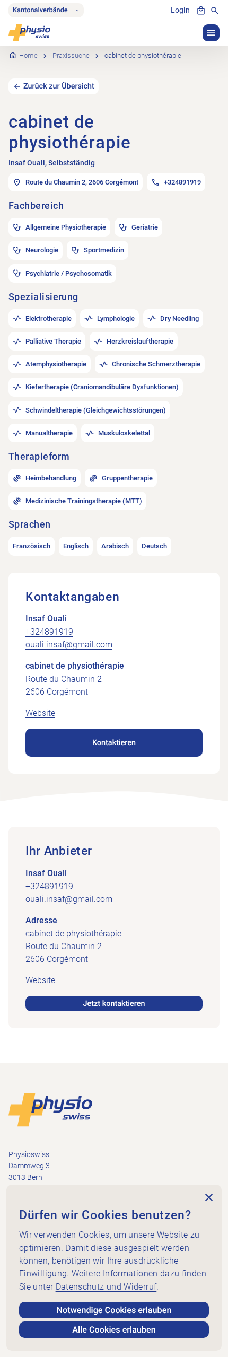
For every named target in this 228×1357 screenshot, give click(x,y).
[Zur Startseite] (50, 1110)
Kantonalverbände (40, 10)
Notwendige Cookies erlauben (114, 1310)
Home (28, 55)
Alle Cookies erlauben (114, 1330)
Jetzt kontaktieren (114, 1003)
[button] (211, 32)
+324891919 (49, 632)
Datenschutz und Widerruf (106, 1287)
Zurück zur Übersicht (58, 86)
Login (180, 10)
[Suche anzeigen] (215, 10)
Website (40, 713)
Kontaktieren (114, 742)
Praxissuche (71, 55)
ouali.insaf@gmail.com (68, 645)
